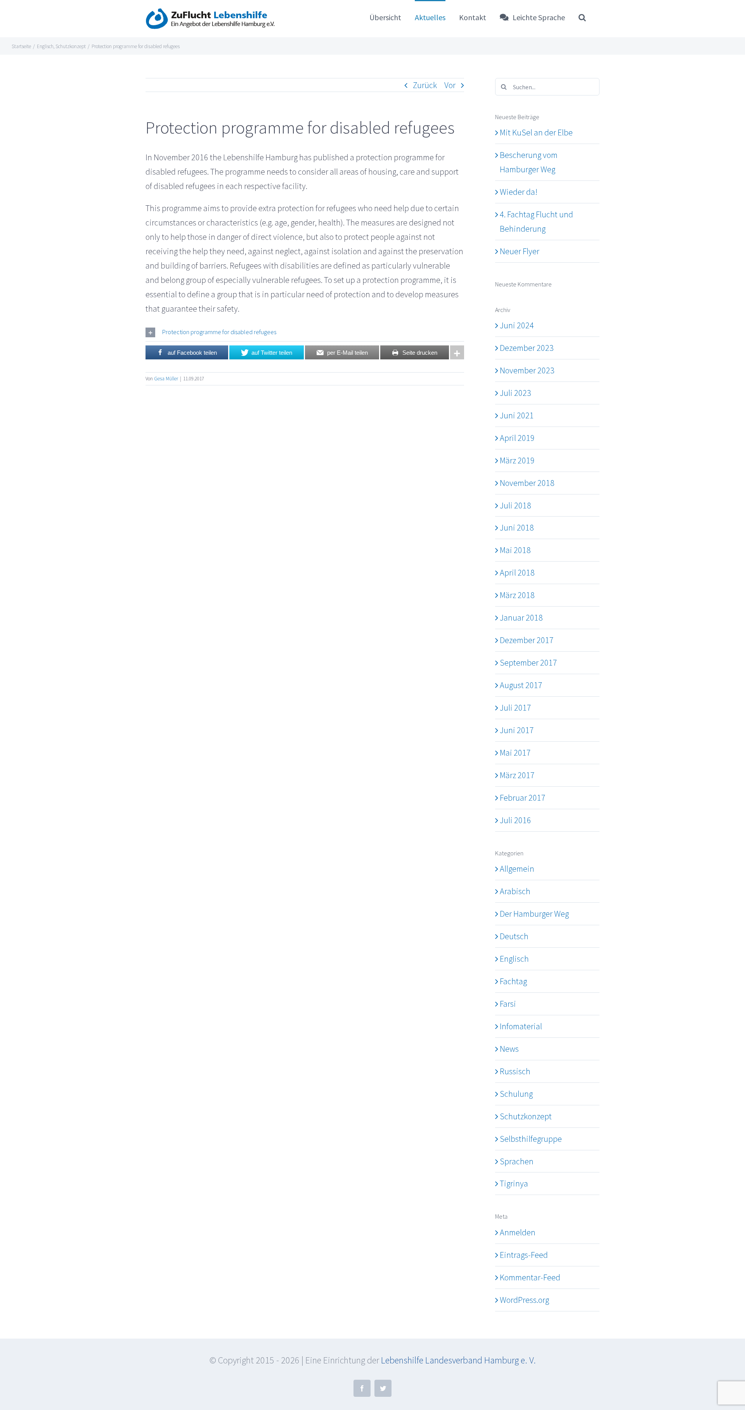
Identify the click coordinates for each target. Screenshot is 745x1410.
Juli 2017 (515, 707)
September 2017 (528, 662)
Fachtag (513, 981)
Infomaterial (521, 1026)
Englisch (514, 958)
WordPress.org (524, 1299)
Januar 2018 (521, 617)
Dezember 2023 (527, 347)
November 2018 (527, 482)
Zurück (425, 85)
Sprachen (517, 1161)
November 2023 (527, 370)
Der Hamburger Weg (534, 913)
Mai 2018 (515, 550)
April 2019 (517, 437)
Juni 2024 (517, 325)
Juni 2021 (517, 415)
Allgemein (517, 868)
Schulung (516, 1093)
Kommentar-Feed (530, 1277)
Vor (450, 85)
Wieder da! (518, 191)
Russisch (515, 1071)
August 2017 (521, 685)
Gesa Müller (166, 378)
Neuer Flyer (519, 251)
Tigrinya (514, 1183)
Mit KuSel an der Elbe (536, 132)
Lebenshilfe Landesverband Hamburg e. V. (458, 1360)
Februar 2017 (523, 797)
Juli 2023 (515, 392)
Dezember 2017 (527, 640)
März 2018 (517, 595)
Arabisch (515, 891)
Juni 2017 (517, 730)
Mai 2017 (515, 752)
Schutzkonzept (526, 1116)
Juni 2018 (517, 527)
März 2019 (517, 460)
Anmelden (517, 1232)
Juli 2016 (515, 820)
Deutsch (514, 936)
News (509, 1048)
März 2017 (517, 775)
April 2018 (517, 572)
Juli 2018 (515, 505)
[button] (582, 17)
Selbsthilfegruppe (531, 1138)
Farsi (508, 1003)
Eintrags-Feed (524, 1254)
